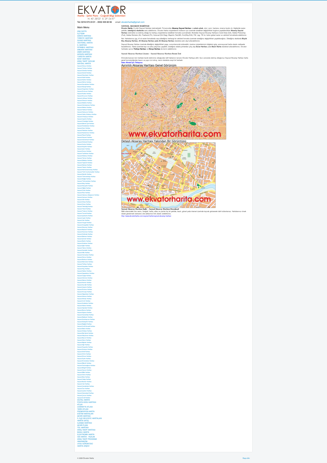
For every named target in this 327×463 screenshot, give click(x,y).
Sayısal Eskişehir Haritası (85, 322)
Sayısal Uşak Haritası (84, 218)
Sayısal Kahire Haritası (84, 80)
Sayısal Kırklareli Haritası (84, 142)
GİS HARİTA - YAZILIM (86, 437)
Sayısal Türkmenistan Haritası (86, 181)
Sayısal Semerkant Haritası (85, 140)
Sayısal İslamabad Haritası (85, 393)
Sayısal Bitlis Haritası (83, 372)
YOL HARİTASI (83, 427)
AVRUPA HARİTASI (84, 54)
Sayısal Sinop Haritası (84, 202)
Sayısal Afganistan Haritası (85, 294)
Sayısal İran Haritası (83, 388)
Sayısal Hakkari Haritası (84, 110)
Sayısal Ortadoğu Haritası (85, 121)
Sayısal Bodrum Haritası (84, 259)
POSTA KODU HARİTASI (86, 402)
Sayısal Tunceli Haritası (84, 213)
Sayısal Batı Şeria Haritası (85, 333)
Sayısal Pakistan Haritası (85, 130)
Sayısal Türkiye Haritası (84, 68)
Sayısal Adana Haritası (84, 305)
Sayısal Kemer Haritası (84, 282)
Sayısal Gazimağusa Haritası (86, 365)
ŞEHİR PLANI (82, 425)
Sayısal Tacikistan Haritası (85, 153)
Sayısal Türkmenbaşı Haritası (86, 176)
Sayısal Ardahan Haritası (84, 243)
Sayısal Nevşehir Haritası (85, 186)
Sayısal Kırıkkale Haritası (84, 234)
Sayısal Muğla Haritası (84, 179)
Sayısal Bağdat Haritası (84, 324)
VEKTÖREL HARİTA (85, 43)
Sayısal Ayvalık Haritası (84, 285)
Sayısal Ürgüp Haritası (84, 275)
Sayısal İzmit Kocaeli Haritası (86, 326)
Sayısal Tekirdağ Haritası (85, 206)
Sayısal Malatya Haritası (84, 160)
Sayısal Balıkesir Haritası (84, 317)
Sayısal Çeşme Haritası (84, 287)
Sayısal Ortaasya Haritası (85, 116)
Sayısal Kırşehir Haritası (84, 146)
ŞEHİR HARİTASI (84, 416)
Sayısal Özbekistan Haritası (85, 126)
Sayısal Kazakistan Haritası (85, 84)
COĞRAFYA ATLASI (85, 407)
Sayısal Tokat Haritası (84, 209)
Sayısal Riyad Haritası (84, 135)
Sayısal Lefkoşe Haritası (84, 98)
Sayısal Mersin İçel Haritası (85, 123)
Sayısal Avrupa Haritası (84, 292)
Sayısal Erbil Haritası (83, 351)
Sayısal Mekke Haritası (84, 107)
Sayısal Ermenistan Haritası (85, 361)
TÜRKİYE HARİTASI (85, 38)
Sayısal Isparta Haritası (84, 119)
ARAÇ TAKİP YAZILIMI (86, 61)
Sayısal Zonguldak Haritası (85, 225)
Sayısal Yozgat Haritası (84, 222)
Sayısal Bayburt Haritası (84, 229)
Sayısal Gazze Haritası (84, 370)
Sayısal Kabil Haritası (83, 77)
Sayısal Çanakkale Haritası (85, 386)
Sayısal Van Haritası (83, 220)
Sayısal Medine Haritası (84, 103)
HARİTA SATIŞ (83, 420)
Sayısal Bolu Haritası (83, 377)
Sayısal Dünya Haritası (84, 66)
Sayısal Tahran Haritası (84, 158)
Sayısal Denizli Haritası (84, 73)
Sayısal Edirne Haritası (84, 82)
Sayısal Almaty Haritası (84, 298)
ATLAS (80, 404)
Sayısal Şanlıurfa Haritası (85, 216)
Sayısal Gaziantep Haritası (85, 315)
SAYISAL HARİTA (84, 63)
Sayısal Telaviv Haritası (84, 167)
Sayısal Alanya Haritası (84, 280)
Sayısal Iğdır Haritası (83, 245)
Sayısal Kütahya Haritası (84, 156)
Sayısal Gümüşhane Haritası (86, 105)
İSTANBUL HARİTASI (85, 47)
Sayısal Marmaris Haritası (85, 262)
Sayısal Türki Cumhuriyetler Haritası (88, 172)
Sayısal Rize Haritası (83, 192)
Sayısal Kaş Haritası (83, 269)
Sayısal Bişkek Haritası (84, 342)
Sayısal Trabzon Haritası (84, 211)
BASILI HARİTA (83, 432)
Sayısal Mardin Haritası (84, 174)
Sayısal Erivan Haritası (84, 356)
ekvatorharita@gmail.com (132, 21)
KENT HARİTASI (83, 59)
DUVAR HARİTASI (84, 40)
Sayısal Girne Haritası (84, 375)
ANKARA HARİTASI (84, 50)
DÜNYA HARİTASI (84, 36)
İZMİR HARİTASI (83, 52)
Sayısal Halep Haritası (84, 379)
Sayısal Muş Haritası (83, 183)
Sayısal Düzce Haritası (84, 257)
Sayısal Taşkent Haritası (84, 163)
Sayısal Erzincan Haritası (85, 91)
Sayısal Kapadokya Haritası (85, 273)
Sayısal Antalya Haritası (84, 331)
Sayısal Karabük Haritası (84, 250)
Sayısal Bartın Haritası (84, 241)
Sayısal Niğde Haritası (84, 188)
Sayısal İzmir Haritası (83, 301)
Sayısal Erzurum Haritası (85, 96)
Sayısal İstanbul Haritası (84, 70)
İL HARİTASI (82, 45)
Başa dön (246, 458)
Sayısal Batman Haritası (84, 236)
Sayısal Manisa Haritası (84, 165)
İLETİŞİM (80, 33)
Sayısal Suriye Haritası (84, 144)
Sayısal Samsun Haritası (84, 197)
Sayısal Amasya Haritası (84, 349)
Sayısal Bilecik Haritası (84, 363)
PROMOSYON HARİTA (86, 411)
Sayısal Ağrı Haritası (83, 345)
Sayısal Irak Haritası (83, 384)
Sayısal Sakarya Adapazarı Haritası (88, 195)
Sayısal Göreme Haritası (84, 278)
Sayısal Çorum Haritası (84, 395)
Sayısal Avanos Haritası (84, 289)
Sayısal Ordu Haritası (83, 190)
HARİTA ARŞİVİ (83, 446)
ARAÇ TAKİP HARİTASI (86, 430)
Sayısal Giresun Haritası (84, 100)
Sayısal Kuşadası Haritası (85, 266)
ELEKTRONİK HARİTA (85, 434)
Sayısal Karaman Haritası (85, 232)
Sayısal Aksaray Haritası (84, 227)
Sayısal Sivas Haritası (84, 204)
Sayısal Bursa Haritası (84, 310)
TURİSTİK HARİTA (84, 56)
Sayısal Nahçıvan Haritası (85, 112)
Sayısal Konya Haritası (84, 151)
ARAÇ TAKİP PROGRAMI (87, 439)
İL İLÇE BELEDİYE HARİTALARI (89, 418)
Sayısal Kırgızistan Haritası (85, 89)
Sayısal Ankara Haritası (84, 296)
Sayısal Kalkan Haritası (84, 271)
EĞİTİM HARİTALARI (85, 414)
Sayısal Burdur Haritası (84, 381)
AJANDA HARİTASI (84, 423)
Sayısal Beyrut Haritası (84, 338)
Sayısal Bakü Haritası (83, 328)
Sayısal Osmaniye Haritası (85, 255)
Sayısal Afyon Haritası (84, 340)
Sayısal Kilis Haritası (83, 252)
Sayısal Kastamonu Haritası (85, 133)
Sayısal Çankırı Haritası (84, 391)
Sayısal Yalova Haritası (84, 248)
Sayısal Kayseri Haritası (84, 137)
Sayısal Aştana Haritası (84, 312)
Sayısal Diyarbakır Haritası (85, 75)
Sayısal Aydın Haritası (84, 358)
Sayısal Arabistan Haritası (85, 303)
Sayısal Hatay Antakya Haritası (86, 114)
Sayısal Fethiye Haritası (84, 264)
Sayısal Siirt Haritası (83, 199)
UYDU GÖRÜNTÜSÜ (85, 444)
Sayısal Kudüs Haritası (84, 93)
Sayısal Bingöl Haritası (84, 368)
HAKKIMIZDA (82, 441)
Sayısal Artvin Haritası (84, 354)
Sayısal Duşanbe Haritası (85, 347)
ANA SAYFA (82, 31)
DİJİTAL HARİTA (83, 400)
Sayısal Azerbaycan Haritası (86, 319)
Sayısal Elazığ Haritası (84, 87)
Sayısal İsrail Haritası (83, 398)
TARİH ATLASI (82, 409)
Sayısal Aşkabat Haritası (84, 308)
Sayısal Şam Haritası (83, 149)
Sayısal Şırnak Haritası (84, 239)
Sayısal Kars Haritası (83, 128)
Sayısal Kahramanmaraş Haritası (87, 169)
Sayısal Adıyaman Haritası (85, 335)
